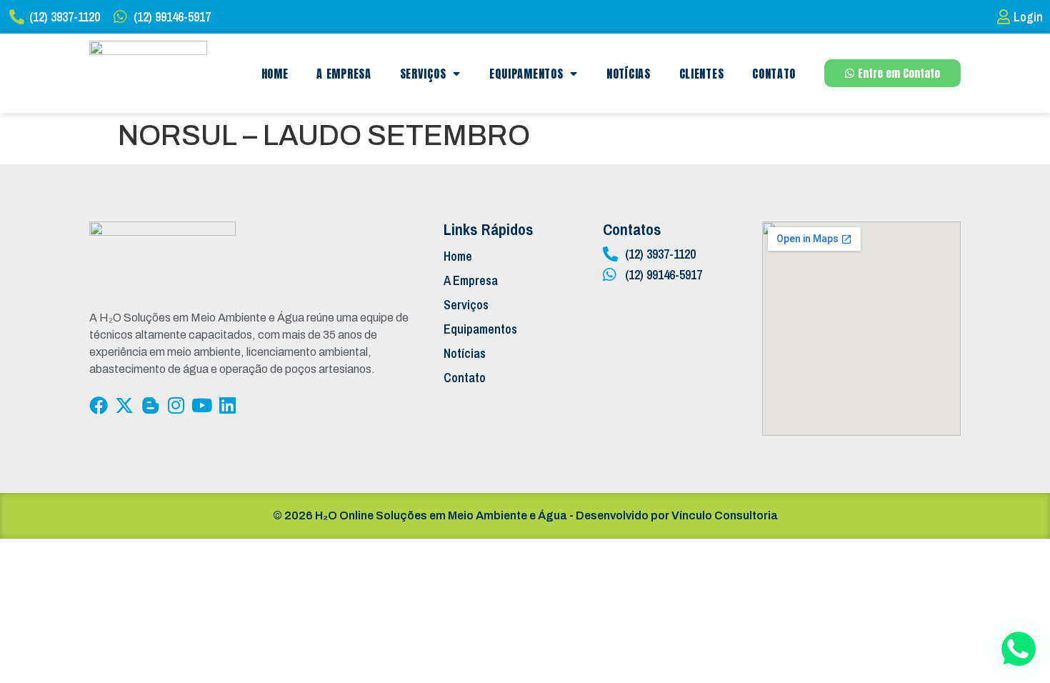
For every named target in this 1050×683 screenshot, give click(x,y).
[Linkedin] (227, 405)
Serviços (423, 73)
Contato (774, 73)
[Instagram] (175, 405)
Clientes (701, 73)
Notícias (628, 73)
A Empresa (343, 73)
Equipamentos (526, 73)
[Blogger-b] (150, 405)
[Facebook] (98, 405)
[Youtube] (201, 405)
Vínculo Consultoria (724, 515)
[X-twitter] (124, 405)
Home (275, 73)
